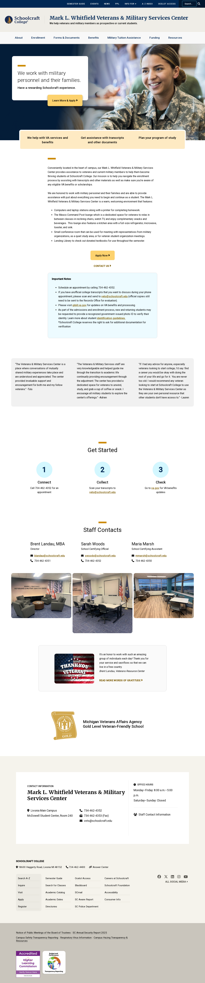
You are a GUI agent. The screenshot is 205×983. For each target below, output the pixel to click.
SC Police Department (86, 906)
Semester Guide (76, 4)
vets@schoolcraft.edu (114, 296)
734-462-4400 (77, 867)
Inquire (21, 885)
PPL (117, 4)
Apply (21, 899)
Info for (130, 4)
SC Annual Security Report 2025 (90, 932)
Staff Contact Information (154, 814)
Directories (51, 906)
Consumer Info (113, 899)
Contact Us (101, 266)
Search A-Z (24, 878)
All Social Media (176, 881)
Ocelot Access (167, 4)
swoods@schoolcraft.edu (100, 555)
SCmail (78, 892)
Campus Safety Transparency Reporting (37, 937)
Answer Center (100, 867)
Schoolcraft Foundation (117, 885)
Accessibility (111, 892)
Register (22, 906)
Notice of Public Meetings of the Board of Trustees (43, 932)
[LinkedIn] (172, 877)
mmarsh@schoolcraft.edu (151, 555)
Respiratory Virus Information (76, 937)
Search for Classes (55, 885)
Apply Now (101, 255)
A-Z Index (147, 4)
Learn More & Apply (63, 100)
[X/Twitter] (166, 877)
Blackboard (81, 885)
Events (94, 4)
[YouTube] (185, 877)
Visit (20, 892)
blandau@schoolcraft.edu (49, 555)
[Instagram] (179, 877)
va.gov (155, 488)
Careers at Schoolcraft (117, 878)
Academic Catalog (55, 892)
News (107, 4)
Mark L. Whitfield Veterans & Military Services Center (118, 18)
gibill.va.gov (79, 305)
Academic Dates (54, 899)
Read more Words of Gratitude (119, 680)
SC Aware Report (84, 899)
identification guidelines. (111, 318)
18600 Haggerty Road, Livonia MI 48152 (40, 867)
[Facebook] (159, 877)
